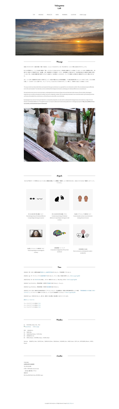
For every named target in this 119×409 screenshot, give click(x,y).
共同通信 (49, 283)
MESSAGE (41, 14)
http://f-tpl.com (71, 403)
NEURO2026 (37, 279)
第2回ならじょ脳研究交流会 (46, 272)
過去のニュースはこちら (29, 299)
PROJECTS (49, 14)
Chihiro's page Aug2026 (75, 276)
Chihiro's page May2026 (70, 292)
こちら (39, 303)
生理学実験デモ (43, 276)
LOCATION (73, 14)
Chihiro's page (83, 14)
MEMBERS (64, 14)
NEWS (57, 14)
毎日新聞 (49, 287)
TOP (34, 14)
